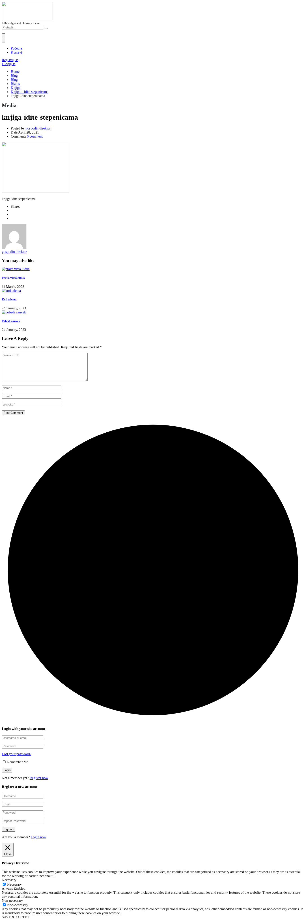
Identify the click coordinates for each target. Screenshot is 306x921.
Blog (14, 76)
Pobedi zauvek (11, 321)
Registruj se (10, 60)
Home (15, 71)
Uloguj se (8, 64)
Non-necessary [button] (12, 900)
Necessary (14, 884)
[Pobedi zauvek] (14, 312)
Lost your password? (16, 754)
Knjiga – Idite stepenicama (29, 92)
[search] (46, 28)
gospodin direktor (38, 128)
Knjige (15, 88)
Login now (38, 837)
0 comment (35, 136)
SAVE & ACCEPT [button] (15, 917)
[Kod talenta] (11, 291)
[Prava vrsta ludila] (16, 269)
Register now (39, 778)
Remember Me (17, 762)
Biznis (15, 84)
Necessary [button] (9, 880)
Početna (16, 48)
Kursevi (16, 52)
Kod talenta (9, 299)
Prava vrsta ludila (13, 277)
